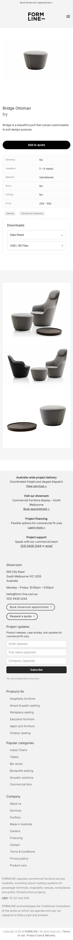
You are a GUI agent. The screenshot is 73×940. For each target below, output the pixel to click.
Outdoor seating (20, 733)
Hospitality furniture (22, 698)
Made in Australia (21, 824)
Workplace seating (22, 712)
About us (15, 803)
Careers (15, 831)
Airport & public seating (25, 705)
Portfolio (15, 817)
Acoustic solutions (21, 777)
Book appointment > (36, 509)
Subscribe (36, 669)
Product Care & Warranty (41, 935)
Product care (18, 865)
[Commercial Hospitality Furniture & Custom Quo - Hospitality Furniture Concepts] (36, 17)
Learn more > (36, 527)
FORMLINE (31, 931)
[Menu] (68, 16)
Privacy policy (19, 858)
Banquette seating (21, 770)
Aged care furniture (22, 726)
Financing (16, 838)
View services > (36, 486)
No (41, 159)
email (48, 546)
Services (15, 810)
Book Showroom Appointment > (36, 2)
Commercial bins (21, 784)
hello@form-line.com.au (22, 594)
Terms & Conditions (22, 851)
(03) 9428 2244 (31, 546)
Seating (10, 213)
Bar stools (16, 763)
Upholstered (46, 177)
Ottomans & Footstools (32, 213)
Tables (14, 757)
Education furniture (22, 719)
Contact (15, 845)
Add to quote (36, 145)
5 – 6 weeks (46, 168)
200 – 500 (45, 203)
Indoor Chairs (18, 750)
